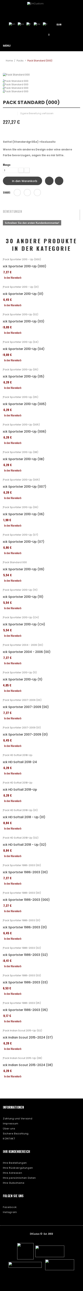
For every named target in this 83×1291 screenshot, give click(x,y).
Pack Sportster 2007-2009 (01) (24, 735)
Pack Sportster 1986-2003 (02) (24, 955)
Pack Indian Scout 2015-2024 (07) (26, 1037)
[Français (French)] (28, 24)
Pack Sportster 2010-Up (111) (21, 597)
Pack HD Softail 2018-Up (18, 790)
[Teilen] (17, 192)
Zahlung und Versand (17, 1118)
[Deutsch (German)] (37, 24)
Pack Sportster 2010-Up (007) (23, 487)
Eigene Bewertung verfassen (36, 113)
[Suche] (36, 34)
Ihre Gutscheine (14, 1183)
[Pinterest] (37, 192)
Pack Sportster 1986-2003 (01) (23, 927)
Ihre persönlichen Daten (19, 1178)
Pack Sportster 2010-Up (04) (22, 349)
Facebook (10, 1207)
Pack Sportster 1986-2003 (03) (24, 982)
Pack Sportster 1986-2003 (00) (24, 872)
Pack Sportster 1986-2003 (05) (24, 1010)
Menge (6, 164)
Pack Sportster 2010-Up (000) (23, 266)
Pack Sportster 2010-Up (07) (22, 542)
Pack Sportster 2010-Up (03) (22, 321)
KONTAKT (9, 1138)
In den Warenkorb (24, 181)
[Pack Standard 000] (41, 81)
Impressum (10, 1123)
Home (9, 60)
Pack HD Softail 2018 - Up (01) (22, 817)
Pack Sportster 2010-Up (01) (21, 294)
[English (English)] (12, 24)
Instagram (10, 1212)
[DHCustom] (41, 8)
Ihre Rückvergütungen (18, 1168)
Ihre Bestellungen (15, 1163)
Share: (7, 192)
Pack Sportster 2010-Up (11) (21, 679)
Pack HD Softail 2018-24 (18, 762)
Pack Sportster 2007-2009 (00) (24, 707)
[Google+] (27, 192)
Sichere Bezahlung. (16, 1133)
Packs (20, 60)
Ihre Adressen (12, 1173)
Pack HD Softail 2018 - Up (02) (23, 845)
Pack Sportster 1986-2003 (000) (25, 900)
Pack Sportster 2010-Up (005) (23, 404)
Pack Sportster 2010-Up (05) (22, 376)
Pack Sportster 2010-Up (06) (22, 514)
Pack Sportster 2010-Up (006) (23, 432)
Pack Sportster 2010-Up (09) (22, 569)
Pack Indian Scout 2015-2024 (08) (26, 1065)
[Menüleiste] (73, 24)
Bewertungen (12, 212)
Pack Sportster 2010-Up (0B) (22, 459)
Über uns (9, 1128)
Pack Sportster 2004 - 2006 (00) (25, 652)
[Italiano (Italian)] (45, 24)
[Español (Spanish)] (21, 24)
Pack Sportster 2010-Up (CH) (22, 624)
